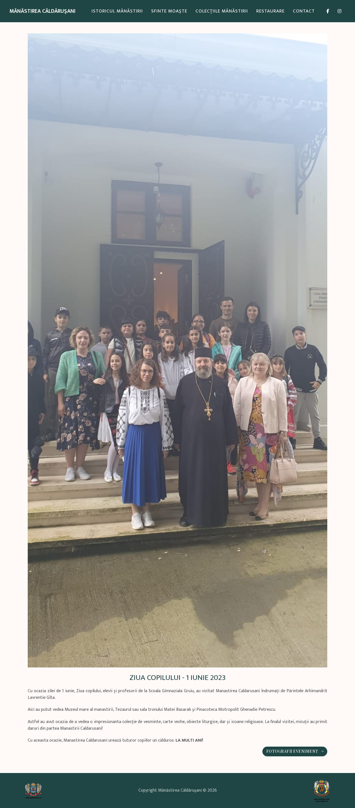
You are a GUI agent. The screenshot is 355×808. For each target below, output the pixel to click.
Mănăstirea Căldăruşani (42, 11)
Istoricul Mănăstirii (117, 11)
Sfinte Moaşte (169, 11)
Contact (304, 11)
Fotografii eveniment (292, 751)
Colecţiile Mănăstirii (222, 11)
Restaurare (270, 11)
